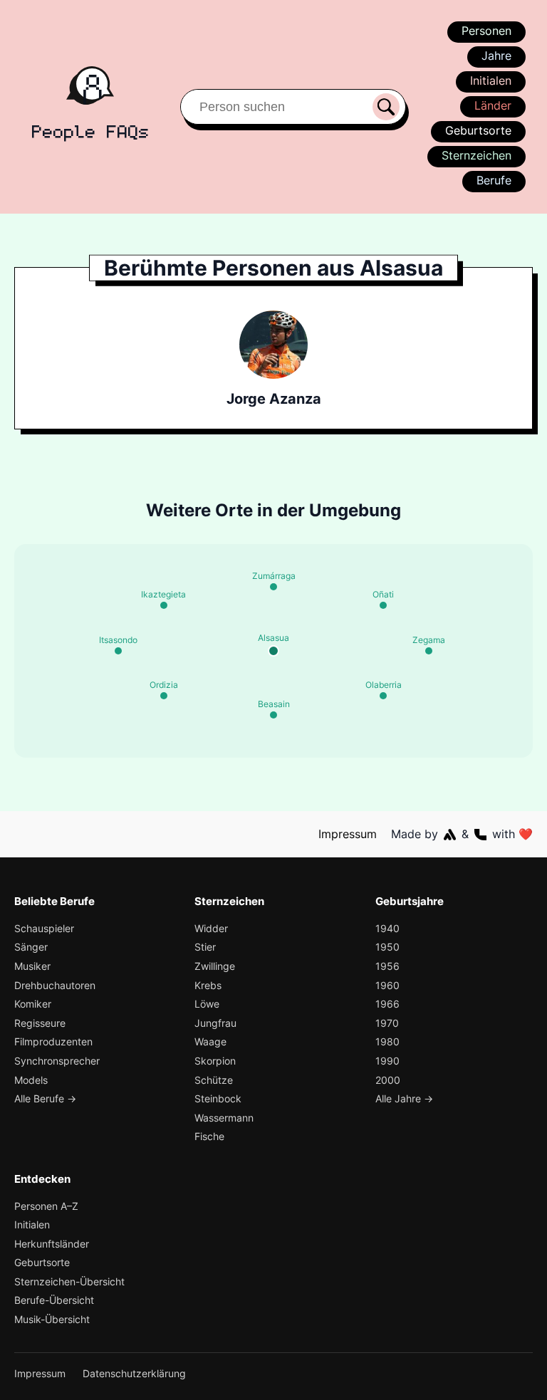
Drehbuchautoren (54, 985)
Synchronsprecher (57, 1061)
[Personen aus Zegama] (428, 650)
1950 (387, 947)
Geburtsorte (478, 130)
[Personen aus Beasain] (273, 715)
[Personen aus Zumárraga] (273, 586)
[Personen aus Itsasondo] (118, 650)
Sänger (31, 947)
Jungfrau (215, 1023)
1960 (387, 985)
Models (31, 1080)
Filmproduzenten (53, 1041)
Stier (205, 947)
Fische (209, 1136)
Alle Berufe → (45, 1098)
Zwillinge (214, 966)
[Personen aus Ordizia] (163, 695)
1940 (387, 928)
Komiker (32, 1004)
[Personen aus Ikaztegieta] (163, 605)
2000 (387, 1080)
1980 (387, 1041)
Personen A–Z (46, 1206)
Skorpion (215, 1061)
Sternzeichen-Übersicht (69, 1281)
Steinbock (217, 1098)
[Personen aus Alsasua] (273, 651)
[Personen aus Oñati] (383, 605)
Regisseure (40, 1023)
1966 (387, 1004)
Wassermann (224, 1118)
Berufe (493, 180)
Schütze (213, 1080)
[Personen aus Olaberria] (383, 695)
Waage (210, 1041)
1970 (387, 1023)
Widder (211, 928)
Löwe (206, 1004)
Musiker (32, 966)
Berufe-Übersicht (54, 1300)
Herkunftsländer (51, 1244)
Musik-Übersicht (52, 1319)
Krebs (208, 985)
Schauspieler (44, 928)
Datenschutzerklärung (134, 1373)
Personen (486, 30)
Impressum (347, 834)
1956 (387, 966)
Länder (492, 105)
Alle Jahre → (404, 1098)
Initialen (490, 80)
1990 (387, 1061)
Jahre (496, 55)
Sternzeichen (476, 155)
